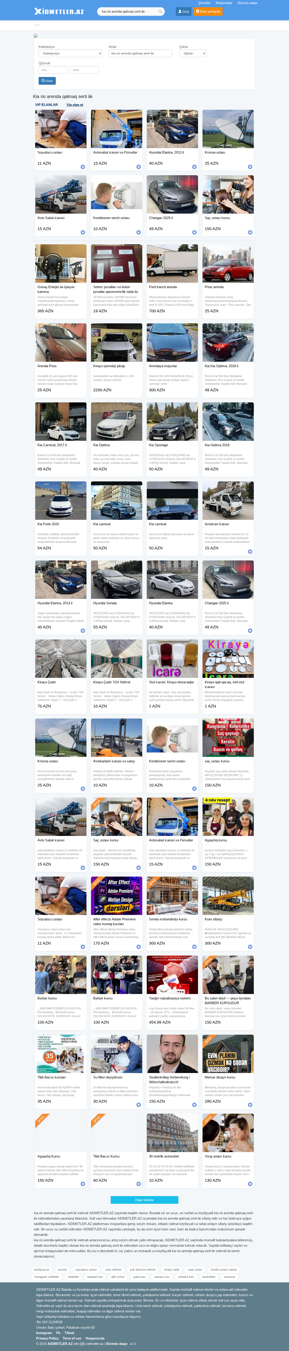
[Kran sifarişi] (228, 882)
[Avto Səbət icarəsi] (60, 803)
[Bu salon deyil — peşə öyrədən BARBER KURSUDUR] (228, 961)
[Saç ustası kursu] (116, 803)
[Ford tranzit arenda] (172, 250)
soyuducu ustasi (86, 1269)
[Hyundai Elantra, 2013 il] (60, 566)
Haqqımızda (95, 1338)
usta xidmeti (113, 1269)
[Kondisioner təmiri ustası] (172, 724)
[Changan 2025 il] (228, 566)
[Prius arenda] (228, 250)
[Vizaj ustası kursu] (228, 1119)
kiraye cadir (171, 1269)
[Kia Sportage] (172, 408)
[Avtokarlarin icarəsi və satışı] (116, 724)
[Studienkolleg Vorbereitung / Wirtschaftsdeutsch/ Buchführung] (172, 1040)
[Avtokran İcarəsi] (228, 487)
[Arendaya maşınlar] (172, 329)
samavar (229, 1277)
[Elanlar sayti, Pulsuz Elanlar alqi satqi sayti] (35, 35)
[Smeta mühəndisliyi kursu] (172, 882)
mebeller (73, 1277)
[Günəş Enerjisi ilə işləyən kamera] (60, 250)
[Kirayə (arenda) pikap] (116, 329)
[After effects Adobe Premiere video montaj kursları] (116, 882)
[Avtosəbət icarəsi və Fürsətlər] (172, 803)
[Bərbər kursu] (60, 961)
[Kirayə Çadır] (60, 645)
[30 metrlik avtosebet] (172, 1119)
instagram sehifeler (46, 1277)
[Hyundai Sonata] (116, 566)
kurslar (62, 1269)
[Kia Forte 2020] (60, 487)
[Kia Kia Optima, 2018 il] (228, 329)
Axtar (49, 81)
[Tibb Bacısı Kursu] (116, 1119)
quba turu (139, 1277)
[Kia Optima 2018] (228, 408)
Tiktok (69, 1333)
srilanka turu (186, 1277)
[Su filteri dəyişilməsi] (116, 1040)
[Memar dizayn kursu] (228, 1040)
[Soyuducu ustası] (60, 882)
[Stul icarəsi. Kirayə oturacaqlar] (172, 645)
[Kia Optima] (116, 408)
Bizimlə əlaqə (247, 3)
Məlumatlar (224, 3)
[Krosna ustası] (60, 724)
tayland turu (95, 1277)
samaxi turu (161, 1277)
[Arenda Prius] (60, 329)
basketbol (209, 1277)
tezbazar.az (41, 1269)
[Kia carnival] (116, 487)
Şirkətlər (204, 3)
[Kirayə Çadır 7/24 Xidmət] (116, 645)
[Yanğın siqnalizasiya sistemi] (172, 961)
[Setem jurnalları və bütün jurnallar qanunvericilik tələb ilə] (116, 250)
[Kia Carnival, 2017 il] (60, 408)
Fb (58, 1333)
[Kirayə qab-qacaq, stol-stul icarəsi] (228, 645)
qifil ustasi (118, 1277)
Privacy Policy (47, 1338)
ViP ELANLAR (46, 105)
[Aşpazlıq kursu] (228, 803)
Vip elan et (75, 105)
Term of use (72, 1338)
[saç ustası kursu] (228, 724)
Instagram (44, 1333)
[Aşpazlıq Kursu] (60, 1119)
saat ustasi (195, 1269)
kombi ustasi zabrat (224, 1269)
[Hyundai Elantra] (172, 566)
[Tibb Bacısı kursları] (60, 1040)
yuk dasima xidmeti (143, 1269)
